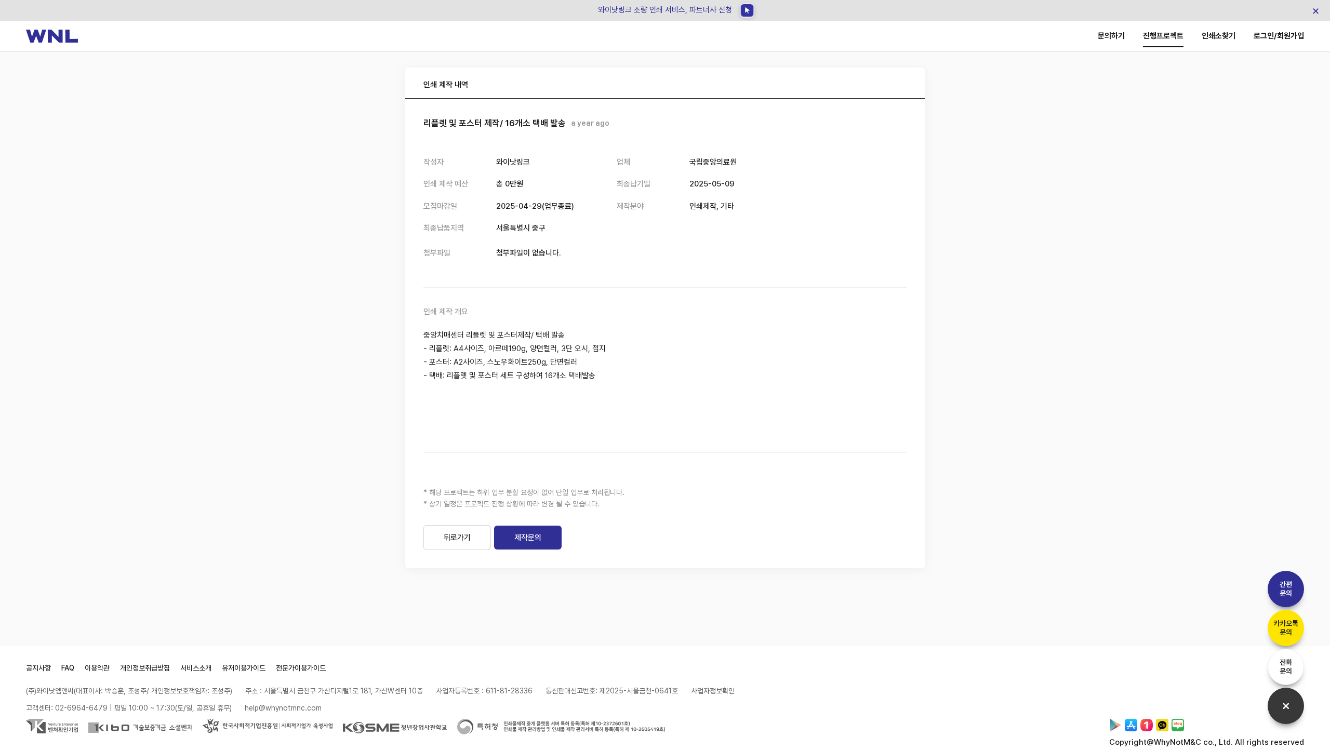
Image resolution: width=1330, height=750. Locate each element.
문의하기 (1111, 36)
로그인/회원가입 (1279, 36)
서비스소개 (195, 668)
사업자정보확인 (713, 691)
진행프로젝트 (1163, 36)
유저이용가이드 (243, 668)
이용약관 (97, 668)
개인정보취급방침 (145, 668)
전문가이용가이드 (301, 668)
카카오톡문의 (1285, 627)
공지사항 (38, 668)
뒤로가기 (457, 537)
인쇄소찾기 (1218, 36)
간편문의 (1286, 588)
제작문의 (527, 537)
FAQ (67, 668)
